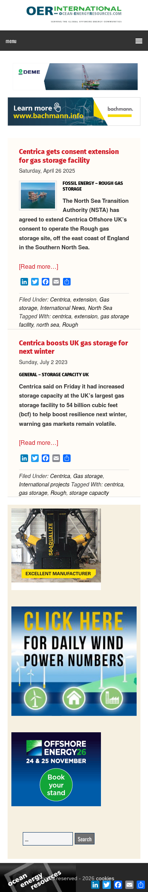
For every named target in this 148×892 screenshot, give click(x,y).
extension (84, 299)
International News (62, 307)
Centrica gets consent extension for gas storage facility (69, 156)
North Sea (100, 307)
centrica (61, 316)
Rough (70, 324)
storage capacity (89, 492)
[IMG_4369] (74, 93)
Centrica (60, 299)
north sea (47, 324)
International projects (44, 484)
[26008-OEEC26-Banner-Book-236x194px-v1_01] (56, 805)
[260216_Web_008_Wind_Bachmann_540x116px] (74, 125)
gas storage (33, 492)
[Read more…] (38, 266)
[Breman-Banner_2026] (56, 588)
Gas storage (88, 476)
